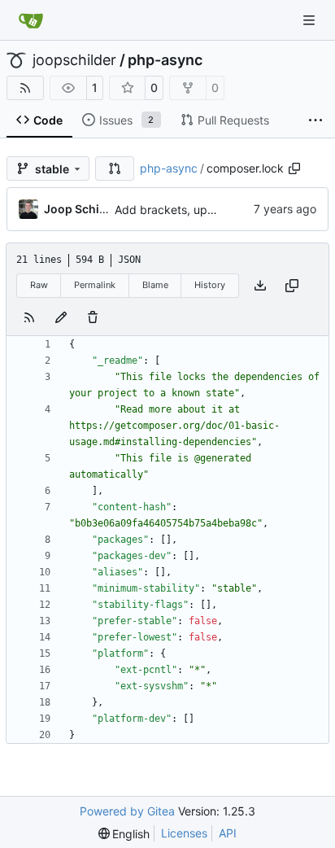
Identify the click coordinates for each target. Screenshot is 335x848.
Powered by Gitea (127, 811)
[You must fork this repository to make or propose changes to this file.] (61, 317)
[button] (114, 168)
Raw (39, 285)
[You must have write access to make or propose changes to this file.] (93, 317)
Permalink (94, 285)
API (228, 833)
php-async (165, 60)
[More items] (315, 120)
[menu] (124, 834)
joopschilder (74, 60)
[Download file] (260, 286)
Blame (155, 285)
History (209, 285)
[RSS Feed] (25, 88)
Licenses (184, 833)
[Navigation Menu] (310, 20)
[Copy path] (294, 168)
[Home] (31, 20)
